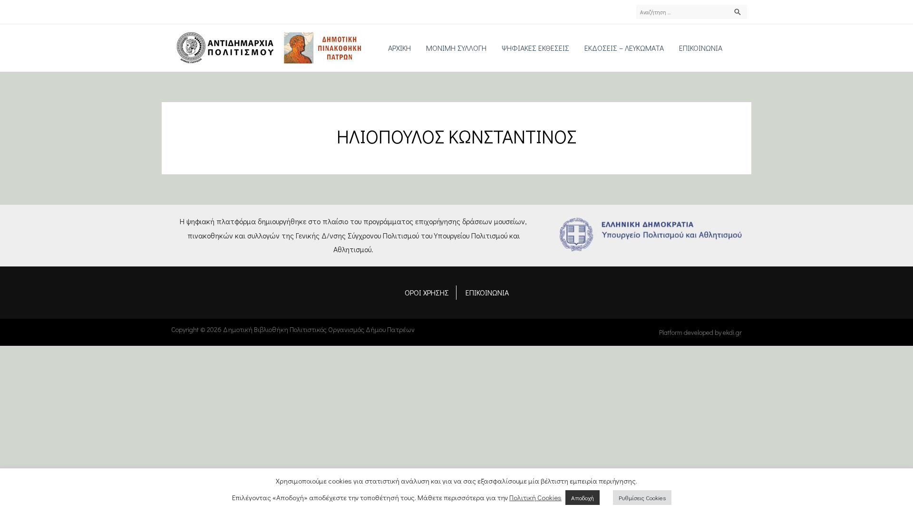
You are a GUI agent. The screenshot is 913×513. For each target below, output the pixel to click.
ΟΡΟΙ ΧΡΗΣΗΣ (427, 292)
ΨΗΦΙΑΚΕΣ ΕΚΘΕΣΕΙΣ (535, 48)
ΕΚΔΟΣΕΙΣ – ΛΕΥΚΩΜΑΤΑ (624, 48)
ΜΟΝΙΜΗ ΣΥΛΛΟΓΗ (456, 48)
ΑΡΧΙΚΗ (399, 48)
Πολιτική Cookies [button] (535, 497)
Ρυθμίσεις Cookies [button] (642, 498)
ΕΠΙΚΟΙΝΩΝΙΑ (700, 48)
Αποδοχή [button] (582, 498)
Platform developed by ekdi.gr (700, 332)
